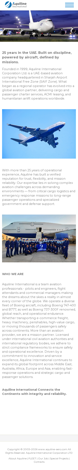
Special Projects (59, 458)
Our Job (43, 458)
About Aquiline (18, 458)
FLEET (32, 458)
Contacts (39, 461)
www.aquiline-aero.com (52, 449)
